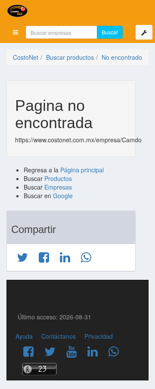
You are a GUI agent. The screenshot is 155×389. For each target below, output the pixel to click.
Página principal (82, 169)
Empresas (58, 187)
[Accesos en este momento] (77, 369)
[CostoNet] (77, 10)
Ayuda (24, 336)
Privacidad (98, 336)
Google (63, 195)
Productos (58, 178)
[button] (15, 32)
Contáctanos (58, 336)
